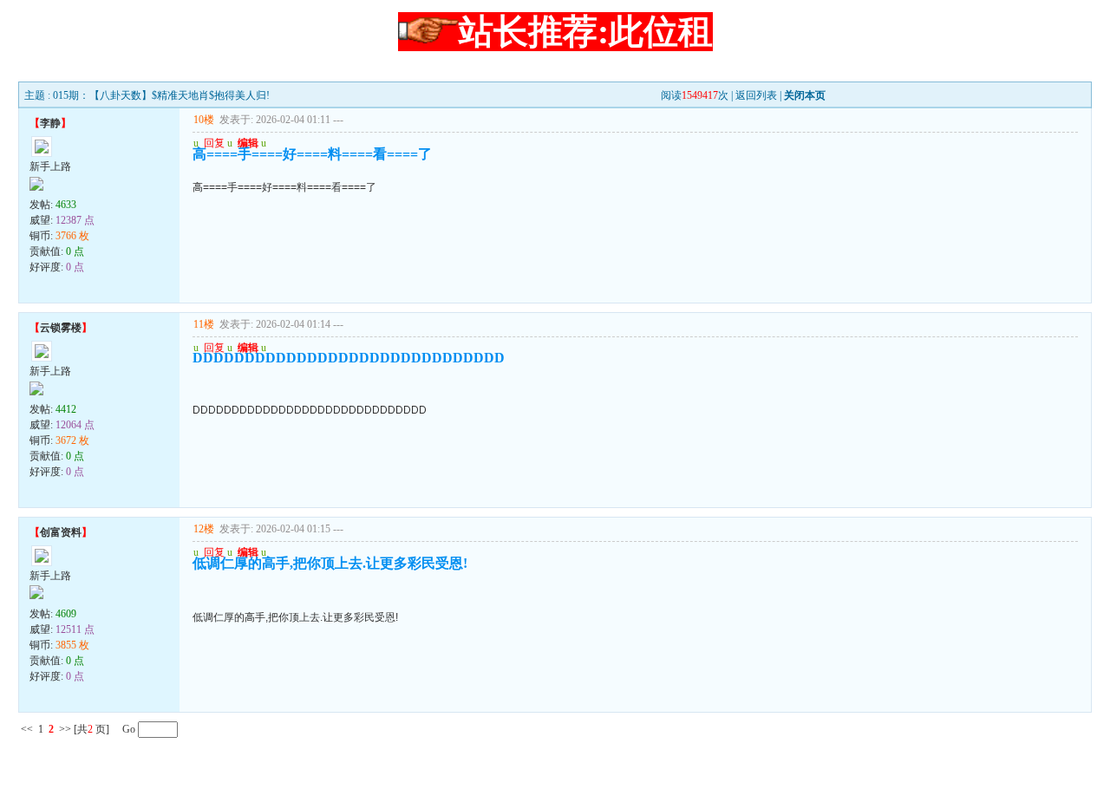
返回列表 (756, 95)
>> (65, 729)
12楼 (203, 529)
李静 (50, 123)
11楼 (203, 324)
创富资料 (61, 532)
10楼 (203, 120)
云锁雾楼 (61, 328)
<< (27, 729)
